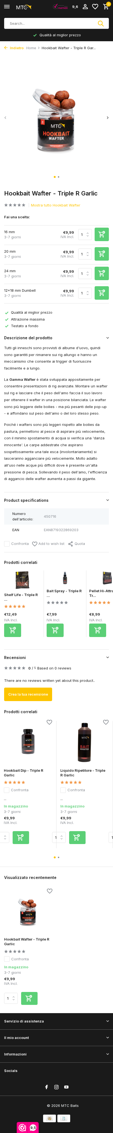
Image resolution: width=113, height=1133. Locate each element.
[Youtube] (66, 1087)
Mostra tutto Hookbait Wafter (55, 205)
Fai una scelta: (17, 217)
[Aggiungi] (12, 630)
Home (31, 48)
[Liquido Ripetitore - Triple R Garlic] (84, 742)
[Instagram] (56, 1087)
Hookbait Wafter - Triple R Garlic (26, 941)
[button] (55, 177)
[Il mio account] (85, 7)
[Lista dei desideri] (95, 7)
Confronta (20, 543)
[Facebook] (46, 1087)
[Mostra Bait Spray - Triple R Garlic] (65, 579)
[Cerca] (101, 23)
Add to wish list (50, 543)
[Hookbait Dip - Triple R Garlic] (28, 742)
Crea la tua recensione (28, 694)
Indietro (16, 48)
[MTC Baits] (29, 7)
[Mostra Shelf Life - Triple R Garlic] (22, 581)
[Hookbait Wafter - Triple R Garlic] (28, 911)
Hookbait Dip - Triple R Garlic (23, 772)
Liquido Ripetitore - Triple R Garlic (82, 772)
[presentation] (5, 117)
